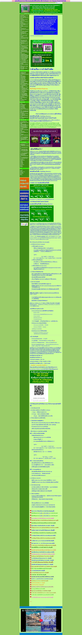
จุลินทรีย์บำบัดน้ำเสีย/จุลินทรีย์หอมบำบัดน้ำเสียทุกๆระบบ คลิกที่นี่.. (44, 550)
